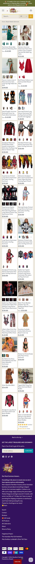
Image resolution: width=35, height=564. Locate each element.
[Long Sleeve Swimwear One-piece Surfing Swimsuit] (9, 226)
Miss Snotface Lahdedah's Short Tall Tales (14, 539)
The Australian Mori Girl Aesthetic (12, 536)
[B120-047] (27, 237)
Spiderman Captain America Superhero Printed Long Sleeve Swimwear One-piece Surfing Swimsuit (24, 273)
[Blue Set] (23, 108)
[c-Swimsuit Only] (7, 108)
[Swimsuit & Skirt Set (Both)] (3, 43)
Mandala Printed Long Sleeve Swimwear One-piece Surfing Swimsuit (25, 144)
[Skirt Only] (11, 43)
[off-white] (23, 43)
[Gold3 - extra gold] (30, 411)
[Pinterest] (12, 456)
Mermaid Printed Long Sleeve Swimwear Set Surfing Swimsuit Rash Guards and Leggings (25, 114)
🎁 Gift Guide (6, 518)
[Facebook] (3, 456)
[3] (27, 299)
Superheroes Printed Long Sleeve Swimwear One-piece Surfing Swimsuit (9, 178)
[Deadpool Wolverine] (11, 139)
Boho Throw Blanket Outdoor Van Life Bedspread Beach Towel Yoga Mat (25, 305)
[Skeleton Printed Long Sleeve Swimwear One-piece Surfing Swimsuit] (25, 226)
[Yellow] (11, 76)
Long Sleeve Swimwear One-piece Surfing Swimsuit (9, 242)
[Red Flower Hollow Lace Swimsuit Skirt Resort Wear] (25, 65)
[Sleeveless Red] (30, 139)
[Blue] (23, 203)
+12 (31, 237)
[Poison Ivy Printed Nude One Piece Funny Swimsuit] (25, 344)
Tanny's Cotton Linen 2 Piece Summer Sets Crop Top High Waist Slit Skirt (9, 82)
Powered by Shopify (7, 559)
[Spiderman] (23, 266)
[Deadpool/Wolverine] (27, 172)
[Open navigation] (3, 10)
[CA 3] (14, 203)
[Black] (19, 203)
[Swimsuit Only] (7, 43)
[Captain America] (3, 203)
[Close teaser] (22, 559)
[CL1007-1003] (11, 237)
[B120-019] (23, 237)
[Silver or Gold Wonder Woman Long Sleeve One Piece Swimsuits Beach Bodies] (25, 400)
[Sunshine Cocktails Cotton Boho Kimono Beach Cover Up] (25, 320)
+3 (14, 77)
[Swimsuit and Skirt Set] (23, 76)
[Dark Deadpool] (3, 139)
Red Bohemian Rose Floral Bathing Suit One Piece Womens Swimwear (9, 361)
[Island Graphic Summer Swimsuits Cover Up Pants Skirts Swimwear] (9, 97)
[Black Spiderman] (27, 266)
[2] (23, 299)
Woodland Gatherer (17, 557)
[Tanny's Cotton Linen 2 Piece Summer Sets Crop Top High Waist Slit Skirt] (9, 65)
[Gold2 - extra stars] (27, 411)
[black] (27, 43)
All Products (5, 521)
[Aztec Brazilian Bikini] (9, 375)
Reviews (4, 515)
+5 (14, 237)
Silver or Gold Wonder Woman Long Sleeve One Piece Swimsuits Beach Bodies (25, 417)
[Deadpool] (19, 172)
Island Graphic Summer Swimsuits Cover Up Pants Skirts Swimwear (9, 113)
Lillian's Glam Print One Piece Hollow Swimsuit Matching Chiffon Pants (9, 331)
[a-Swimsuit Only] (3, 108)
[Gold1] (23, 411)
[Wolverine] (7, 139)
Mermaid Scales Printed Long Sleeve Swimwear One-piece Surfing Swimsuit (25, 209)
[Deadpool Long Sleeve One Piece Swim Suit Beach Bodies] (9, 400)
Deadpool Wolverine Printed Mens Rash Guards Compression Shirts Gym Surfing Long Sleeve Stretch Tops (9, 146)
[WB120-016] (19, 237)
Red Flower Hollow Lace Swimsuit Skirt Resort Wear (25, 81)
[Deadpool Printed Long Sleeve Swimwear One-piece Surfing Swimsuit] (9, 255)
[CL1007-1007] (3, 237)
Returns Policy (6, 529)
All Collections (6, 523)
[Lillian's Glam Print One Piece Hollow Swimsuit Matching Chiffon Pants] (9, 320)
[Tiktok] (9, 456)
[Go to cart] (31, 10)
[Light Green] (3, 76)
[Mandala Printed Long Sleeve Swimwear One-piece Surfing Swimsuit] (25, 128)
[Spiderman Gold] (14, 299)
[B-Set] (11, 108)
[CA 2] (11, 203)
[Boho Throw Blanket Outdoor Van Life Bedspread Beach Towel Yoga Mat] (25, 288)
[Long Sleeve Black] (19, 139)
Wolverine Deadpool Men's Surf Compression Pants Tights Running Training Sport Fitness (25, 178)
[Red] (7, 266)
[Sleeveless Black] (23, 139)
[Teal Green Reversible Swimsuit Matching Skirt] (9, 32)
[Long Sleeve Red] (27, 139)
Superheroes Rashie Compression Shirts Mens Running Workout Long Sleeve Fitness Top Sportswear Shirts (9, 210)
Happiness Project (7, 534)
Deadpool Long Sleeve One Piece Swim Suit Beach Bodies (9, 411)
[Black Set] (19, 108)
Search (4, 510)
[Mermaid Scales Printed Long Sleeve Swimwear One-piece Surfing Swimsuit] (25, 193)
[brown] (19, 43)
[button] (17, 561)
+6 (14, 108)
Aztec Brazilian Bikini (8, 385)
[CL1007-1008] (7, 237)
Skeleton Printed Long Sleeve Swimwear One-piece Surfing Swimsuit (25, 242)
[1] (19, 299)
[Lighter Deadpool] (14, 139)
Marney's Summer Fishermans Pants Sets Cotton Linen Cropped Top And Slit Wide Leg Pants (25, 50)
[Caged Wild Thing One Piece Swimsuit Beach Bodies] (25, 375)
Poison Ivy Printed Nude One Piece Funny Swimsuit (25, 355)
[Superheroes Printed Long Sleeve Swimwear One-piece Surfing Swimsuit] (9, 161)
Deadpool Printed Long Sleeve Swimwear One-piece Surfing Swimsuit (9, 271)
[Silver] (19, 411)
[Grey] (7, 76)
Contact (4, 512)
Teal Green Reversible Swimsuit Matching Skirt (9, 48)
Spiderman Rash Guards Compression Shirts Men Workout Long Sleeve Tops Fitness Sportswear (9, 305)
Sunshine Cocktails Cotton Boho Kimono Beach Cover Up (24, 331)
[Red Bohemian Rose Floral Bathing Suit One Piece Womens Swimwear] (9, 344)
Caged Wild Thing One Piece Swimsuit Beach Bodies (25, 387)
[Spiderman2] (11, 299)
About (4, 526)
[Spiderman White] (7, 299)
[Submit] (30, 16)
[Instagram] (6, 456)
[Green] (3, 355)
